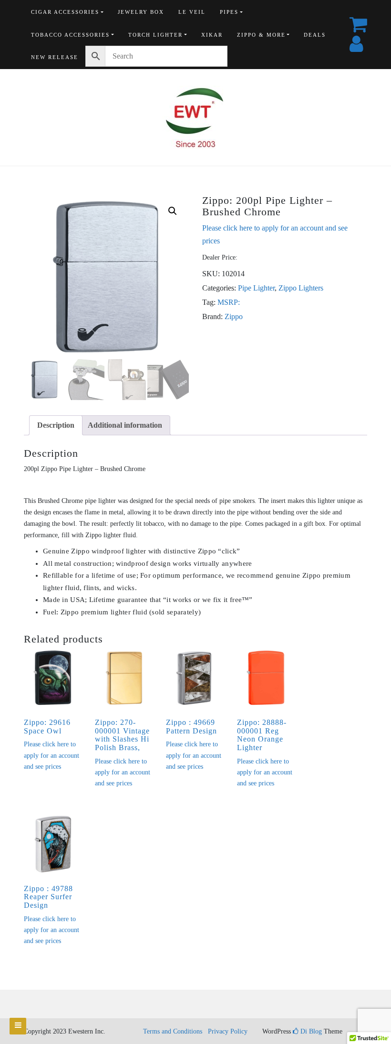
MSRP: (228, 302)
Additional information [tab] (125, 425)
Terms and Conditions (172, 1031)
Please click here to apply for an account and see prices (51, 755)
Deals (315, 35)
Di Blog (310, 1031)
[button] (172, 211)
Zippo (234, 316)
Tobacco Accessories (70, 35)
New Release (54, 57)
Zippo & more (261, 35)
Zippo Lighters (300, 288)
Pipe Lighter (256, 288)
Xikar (212, 35)
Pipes (229, 12)
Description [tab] (55, 425)
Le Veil (192, 12)
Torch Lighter (155, 35)
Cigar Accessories (65, 12)
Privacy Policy (227, 1031)
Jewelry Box (141, 12)
